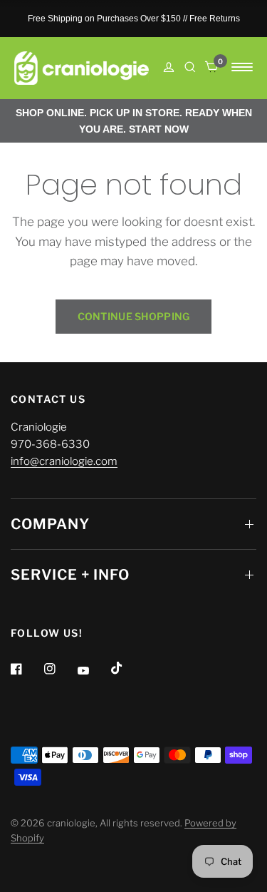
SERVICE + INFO (70, 574)
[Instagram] (59, 669)
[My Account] (168, 68)
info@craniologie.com (64, 461)
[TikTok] (126, 668)
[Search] (190, 67)
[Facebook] (26, 669)
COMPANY (50, 524)
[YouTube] (93, 670)
